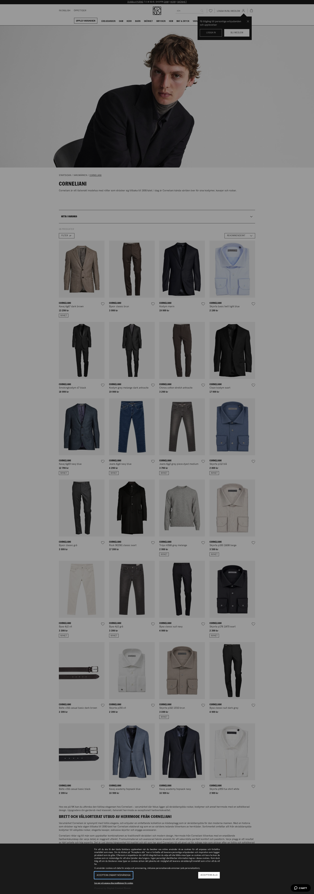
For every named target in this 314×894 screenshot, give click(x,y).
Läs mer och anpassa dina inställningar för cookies (113, 883)
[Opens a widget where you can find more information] (301, 888)
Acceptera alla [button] (209, 875)
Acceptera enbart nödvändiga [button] (114, 875)
